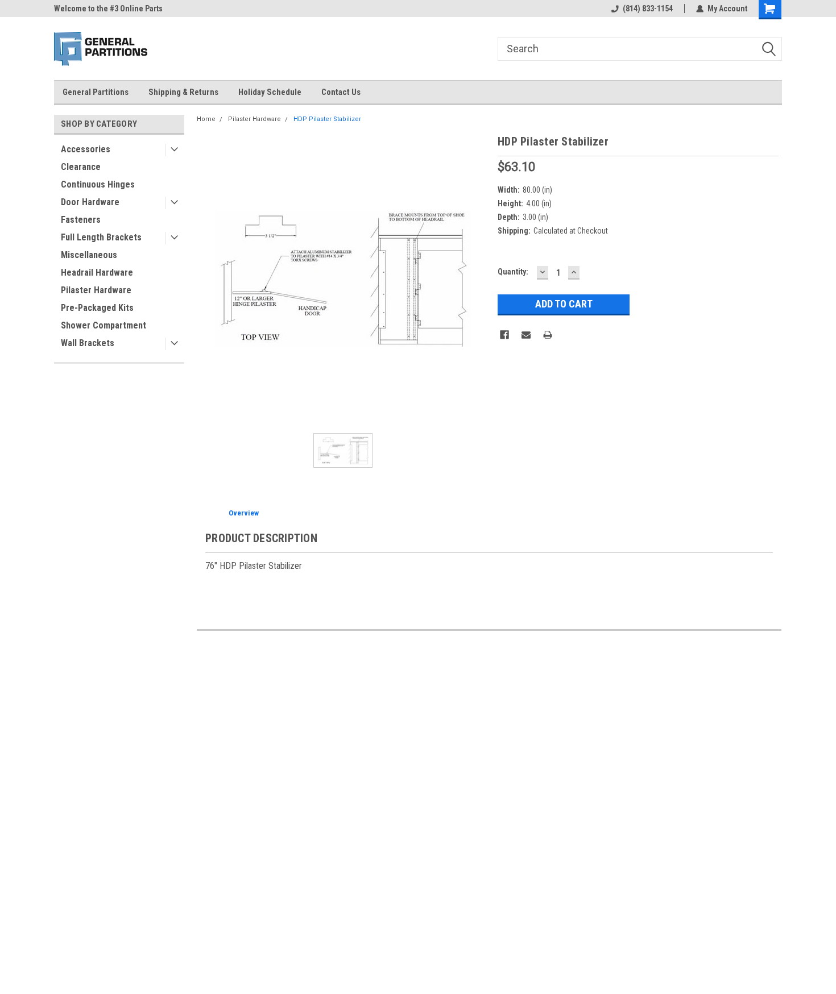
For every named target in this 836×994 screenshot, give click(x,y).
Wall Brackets (87, 343)
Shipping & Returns (183, 92)
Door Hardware (90, 202)
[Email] (526, 334)
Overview (244, 513)
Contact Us (341, 92)
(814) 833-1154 (648, 8)
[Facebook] (504, 334)
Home (206, 119)
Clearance (81, 166)
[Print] (547, 334)
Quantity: (513, 271)
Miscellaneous (89, 254)
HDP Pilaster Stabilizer (327, 119)
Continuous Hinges (98, 184)
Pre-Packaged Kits (97, 307)
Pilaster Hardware (96, 290)
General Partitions (96, 92)
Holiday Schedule (269, 92)
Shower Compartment (103, 325)
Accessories (85, 149)
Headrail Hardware (97, 272)
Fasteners (81, 219)
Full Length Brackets (101, 237)
